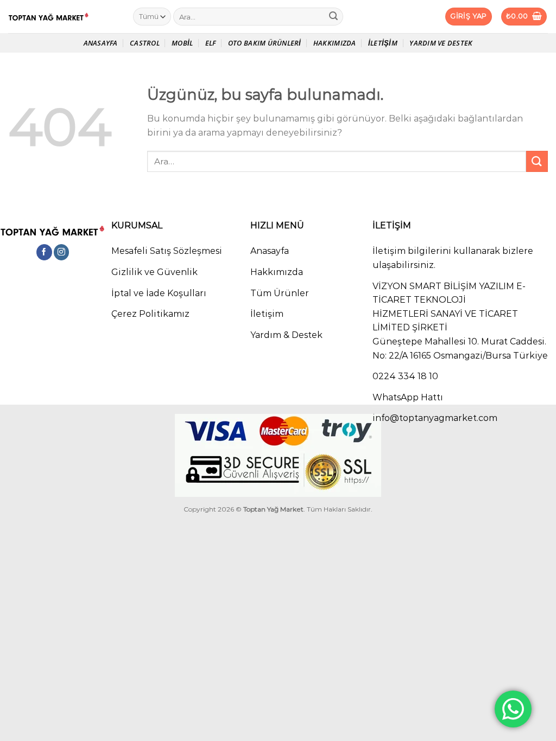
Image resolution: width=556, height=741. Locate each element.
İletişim (382, 43)
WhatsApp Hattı (407, 397)
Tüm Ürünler (279, 293)
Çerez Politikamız (150, 314)
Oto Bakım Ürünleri (264, 43)
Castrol (145, 43)
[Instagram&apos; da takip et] (62, 252)
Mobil (182, 43)
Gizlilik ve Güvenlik (154, 272)
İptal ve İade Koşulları (158, 293)
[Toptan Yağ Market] (62, 17)
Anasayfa (101, 43)
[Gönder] (333, 17)
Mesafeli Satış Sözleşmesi (166, 251)
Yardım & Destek (286, 335)
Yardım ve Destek (440, 43)
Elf (210, 43)
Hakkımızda (334, 43)
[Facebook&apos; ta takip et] (44, 252)
